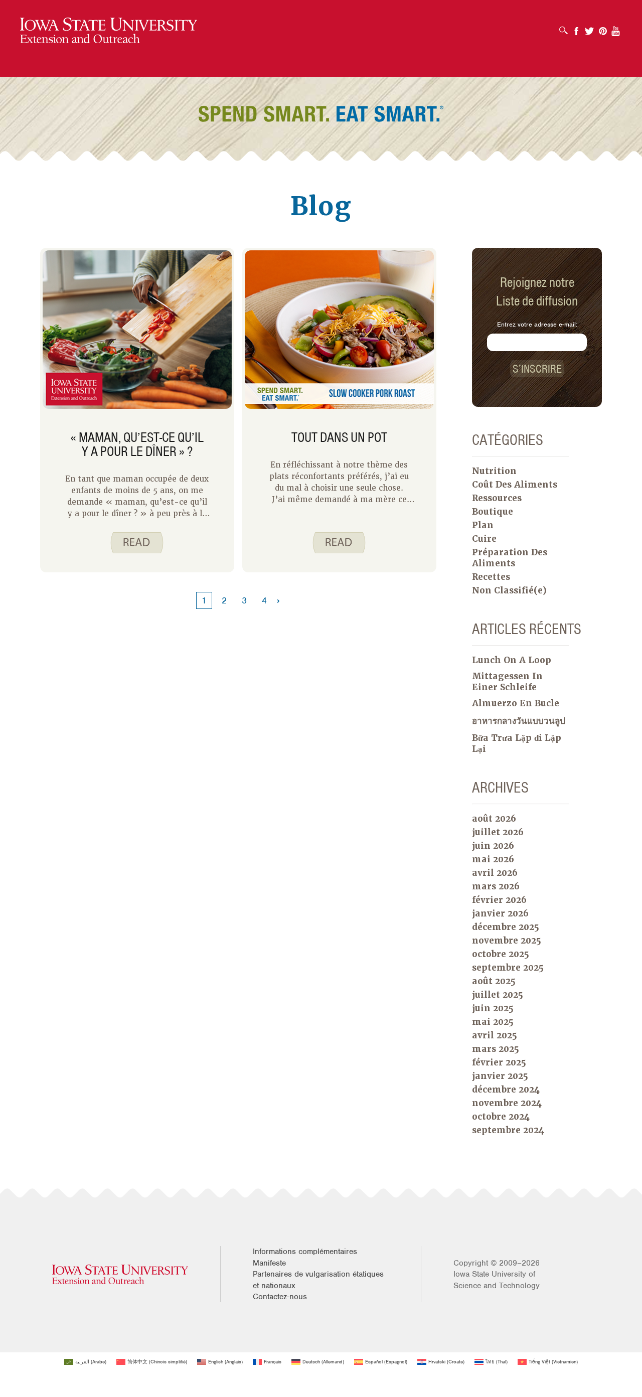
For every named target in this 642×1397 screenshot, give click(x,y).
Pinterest (603, 28)
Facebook (576, 28)
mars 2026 (496, 886)
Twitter (589, 28)
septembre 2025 (508, 967)
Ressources (497, 498)
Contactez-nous (280, 1297)
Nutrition (494, 471)
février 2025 (499, 1062)
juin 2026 (493, 845)
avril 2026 (495, 872)
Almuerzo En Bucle (515, 703)
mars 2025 (495, 1048)
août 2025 (494, 981)
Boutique (492, 511)
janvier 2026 (500, 913)
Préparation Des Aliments (509, 558)
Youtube (616, 28)
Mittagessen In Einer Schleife (507, 682)
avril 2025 (494, 1035)
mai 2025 (493, 1021)
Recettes (491, 576)
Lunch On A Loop (511, 660)
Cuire (484, 538)
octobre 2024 (501, 1116)
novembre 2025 (506, 940)
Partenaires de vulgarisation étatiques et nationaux (318, 1279)
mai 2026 (493, 859)
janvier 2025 (500, 1075)
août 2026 (494, 818)
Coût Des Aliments (514, 484)
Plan (483, 525)
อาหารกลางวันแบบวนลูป (518, 720)
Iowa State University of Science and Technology (496, 1279)
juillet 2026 (498, 832)
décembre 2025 (505, 927)
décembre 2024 (506, 1089)
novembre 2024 (507, 1103)
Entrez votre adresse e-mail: (537, 324)
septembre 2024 (508, 1130)
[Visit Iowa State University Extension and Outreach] (120, 1274)
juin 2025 (493, 1008)
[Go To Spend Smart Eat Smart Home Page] (108, 31)
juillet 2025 (497, 994)
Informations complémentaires (305, 1252)
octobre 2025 (500, 954)
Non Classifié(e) (509, 590)
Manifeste (269, 1263)
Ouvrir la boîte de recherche (566, 27)
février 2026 (499, 899)
